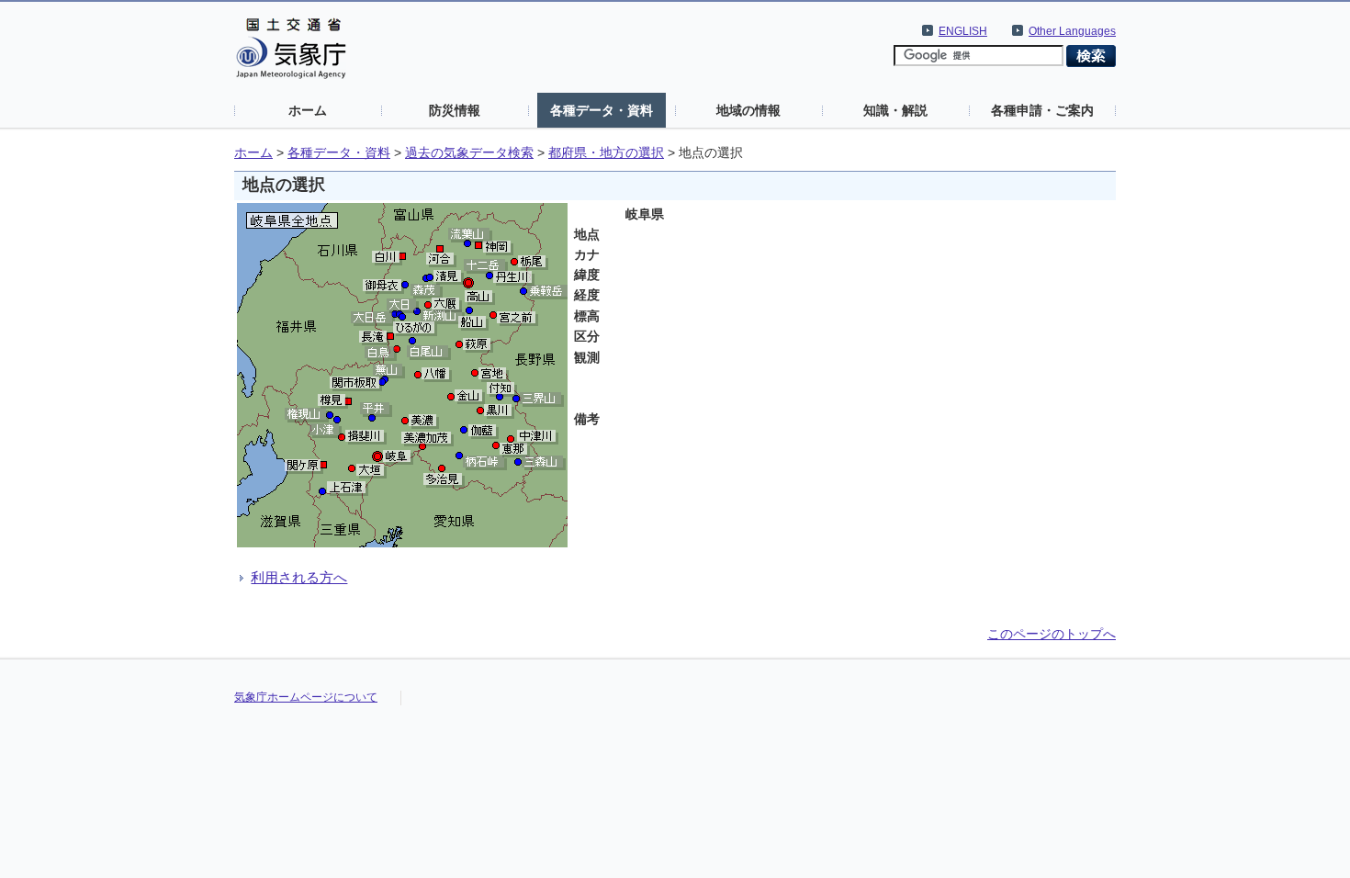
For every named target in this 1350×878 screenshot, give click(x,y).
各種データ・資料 (601, 110)
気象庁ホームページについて (305, 697)
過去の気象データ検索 (469, 153)
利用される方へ (299, 577)
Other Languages (1072, 31)
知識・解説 (895, 110)
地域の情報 (748, 110)
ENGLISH (963, 31)
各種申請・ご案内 (1042, 110)
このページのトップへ (1051, 633)
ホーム (307, 110)
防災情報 (454, 110)
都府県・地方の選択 (606, 153)
